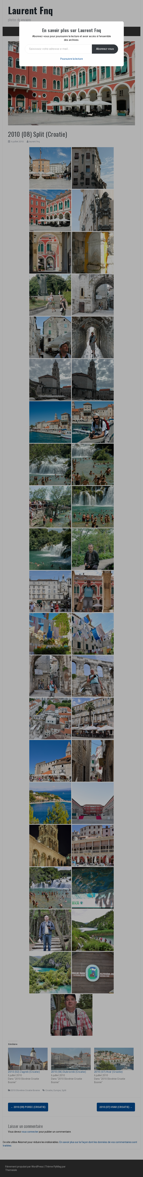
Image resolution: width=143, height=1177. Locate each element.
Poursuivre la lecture (71, 58)
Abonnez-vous (105, 49)
